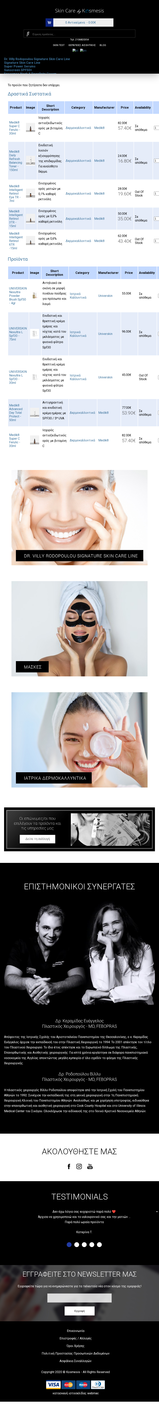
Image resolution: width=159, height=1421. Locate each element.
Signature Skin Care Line (22, 63)
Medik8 (99, 128)
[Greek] (75, 50)
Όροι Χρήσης (76, 1346)
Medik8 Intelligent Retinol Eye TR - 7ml (16, 193)
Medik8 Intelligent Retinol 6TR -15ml (16, 241)
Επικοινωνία (75, 1331)
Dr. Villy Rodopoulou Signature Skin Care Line (37, 59)
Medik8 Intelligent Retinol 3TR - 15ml (16, 218)
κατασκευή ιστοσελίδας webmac (76, 1393)
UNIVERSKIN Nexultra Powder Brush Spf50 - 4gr (18, 296)
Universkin (105, 296)
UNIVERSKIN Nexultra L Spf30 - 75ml (18, 334)
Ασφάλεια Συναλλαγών (76, 1361)
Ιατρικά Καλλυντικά (78, 295)
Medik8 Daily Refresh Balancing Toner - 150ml (15, 161)
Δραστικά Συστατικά (29, 94)
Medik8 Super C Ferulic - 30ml (14, 128)
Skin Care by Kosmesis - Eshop (79, 11)
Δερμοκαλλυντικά (78, 128)
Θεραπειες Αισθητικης (82, 45)
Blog (103, 45)
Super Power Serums (19, 66)
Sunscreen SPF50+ (18, 70)
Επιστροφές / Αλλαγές (76, 1338)
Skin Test (59, 45)
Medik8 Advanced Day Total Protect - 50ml (15, 413)
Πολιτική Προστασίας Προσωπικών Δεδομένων (76, 1353)
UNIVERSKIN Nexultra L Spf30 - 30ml (18, 377)
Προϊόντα (18, 259)
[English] (83, 50)
